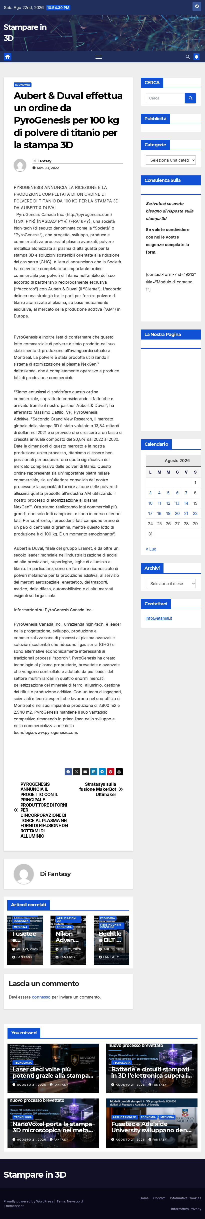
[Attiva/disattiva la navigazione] (98, 57)
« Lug (151, 548)
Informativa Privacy (186, 1209)
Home (144, 1198)
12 (168, 503)
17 (150, 513)
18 (159, 513)
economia (22, 84)
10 (150, 503)
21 (186, 513)
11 (159, 503)
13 (177, 503)
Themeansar (14, 1206)
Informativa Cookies (185, 1198)
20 (177, 513)
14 (186, 503)
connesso (41, 997)
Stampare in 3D (35, 1174)
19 (168, 513)
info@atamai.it (159, 618)
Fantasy (44, 161)
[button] (188, 56)
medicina (20, 927)
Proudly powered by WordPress (29, 1201)
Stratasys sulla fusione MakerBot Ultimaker (97, 789)
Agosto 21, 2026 (32, 1084)
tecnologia (23, 1062)
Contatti (159, 1198)
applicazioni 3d (66, 919)
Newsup (73, 1201)
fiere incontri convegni (110, 926)
